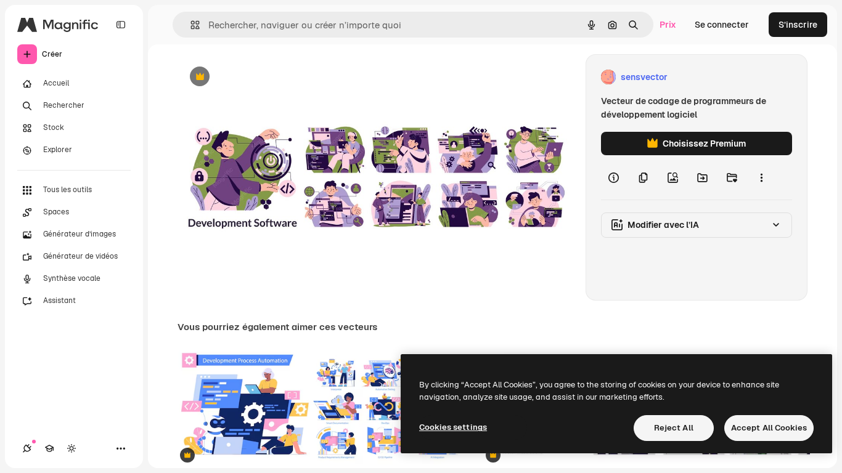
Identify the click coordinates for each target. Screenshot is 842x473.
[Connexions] (27, 448)
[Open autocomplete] (190, 25)
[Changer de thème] (71, 448)
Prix (668, 24)
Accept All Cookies (769, 427)
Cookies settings (453, 427)
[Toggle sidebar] (121, 24)
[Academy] (49, 448)
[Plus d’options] (761, 177)
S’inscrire (798, 24)
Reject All (673, 427)
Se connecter (722, 24)
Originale (259, 77)
